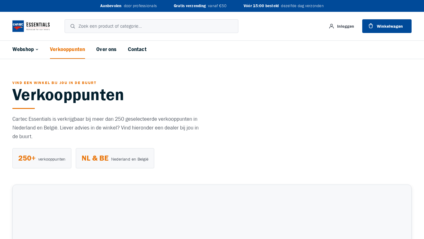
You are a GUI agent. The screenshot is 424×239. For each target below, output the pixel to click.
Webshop (23, 49)
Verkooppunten (67, 49)
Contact (137, 49)
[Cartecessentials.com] (31, 26)
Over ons (106, 49)
